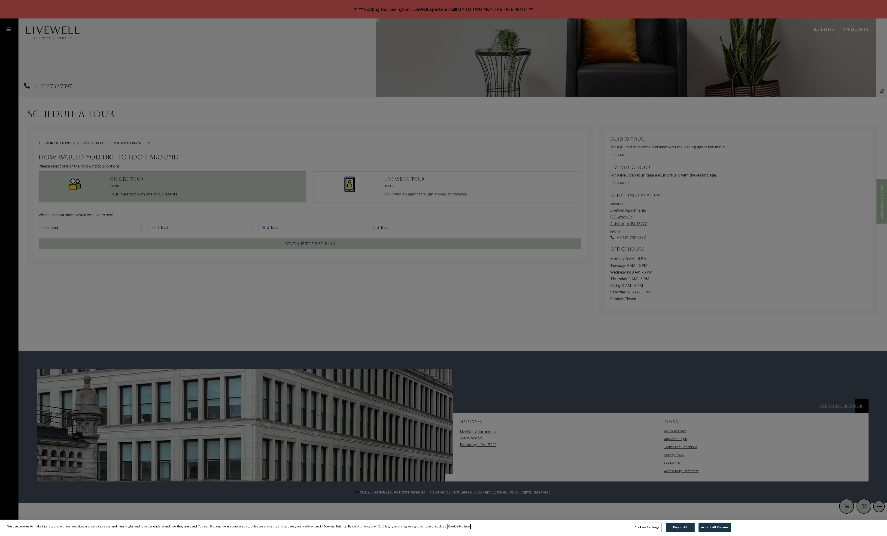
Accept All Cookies (714, 527)
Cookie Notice (459, 526)
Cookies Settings (647, 527)
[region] (443, 528)
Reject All (680, 527)
